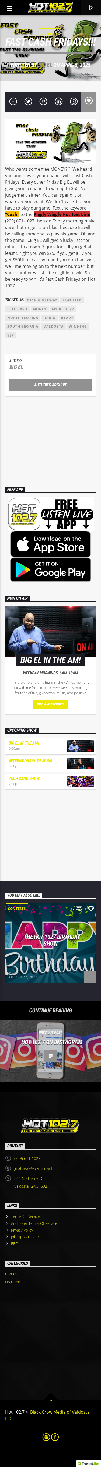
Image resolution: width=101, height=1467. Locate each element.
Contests (50, 33)
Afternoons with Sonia (30, 760)
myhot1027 (63, 309)
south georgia (23, 326)
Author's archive (50, 385)
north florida (23, 318)
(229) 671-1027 (27, 1158)
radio (50, 318)
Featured (12, 1281)
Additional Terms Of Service (34, 1223)
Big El (45, 65)
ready (67, 318)
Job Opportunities (26, 1236)
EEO (14, 1243)
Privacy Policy (22, 1230)
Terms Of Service (25, 1216)
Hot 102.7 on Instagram (51, 1042)
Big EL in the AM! (24, 743)
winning (78, 326)
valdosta (54, 326)
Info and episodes (50, 704)
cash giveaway (42, 300)
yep (10, 335)
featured (72, 300)
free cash (17, 309)
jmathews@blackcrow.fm (34, 1168)
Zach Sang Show (24, 778)
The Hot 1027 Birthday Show (52, 940)
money (40, 309)
